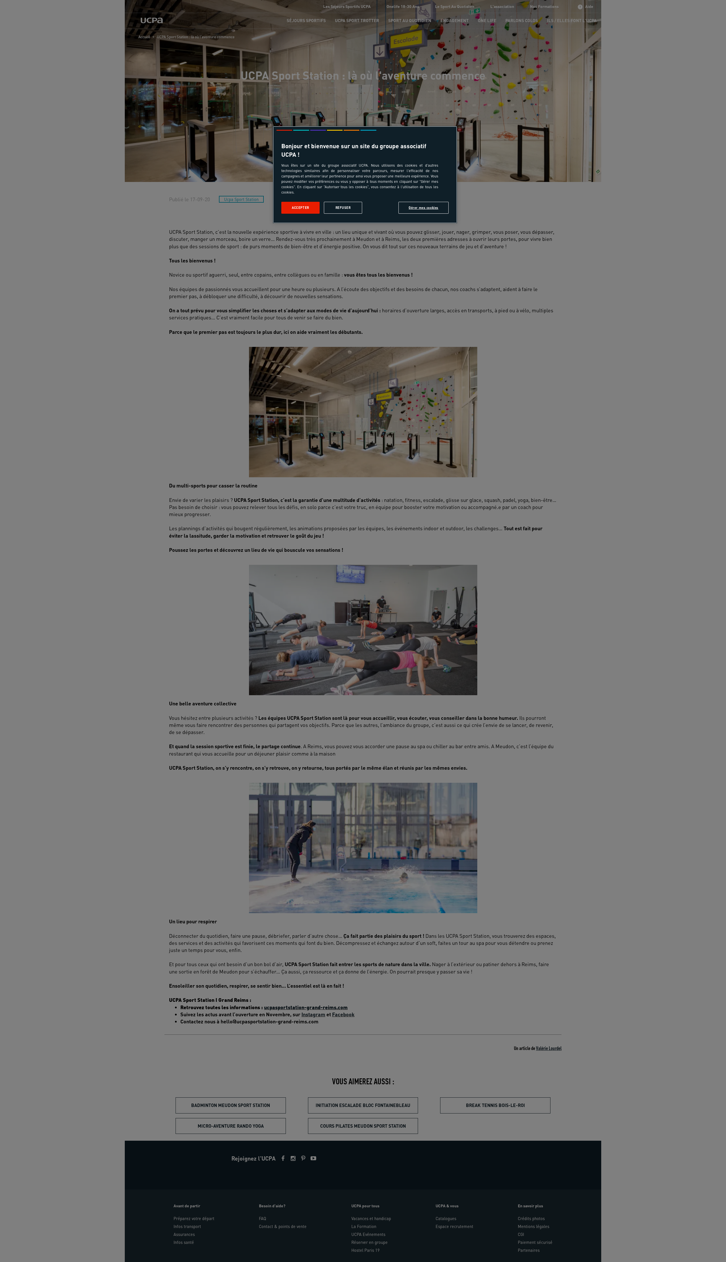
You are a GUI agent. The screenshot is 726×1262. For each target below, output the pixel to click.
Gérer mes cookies (423, 207)
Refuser (343, 207)
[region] (365, 174)
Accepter (300, 207)
